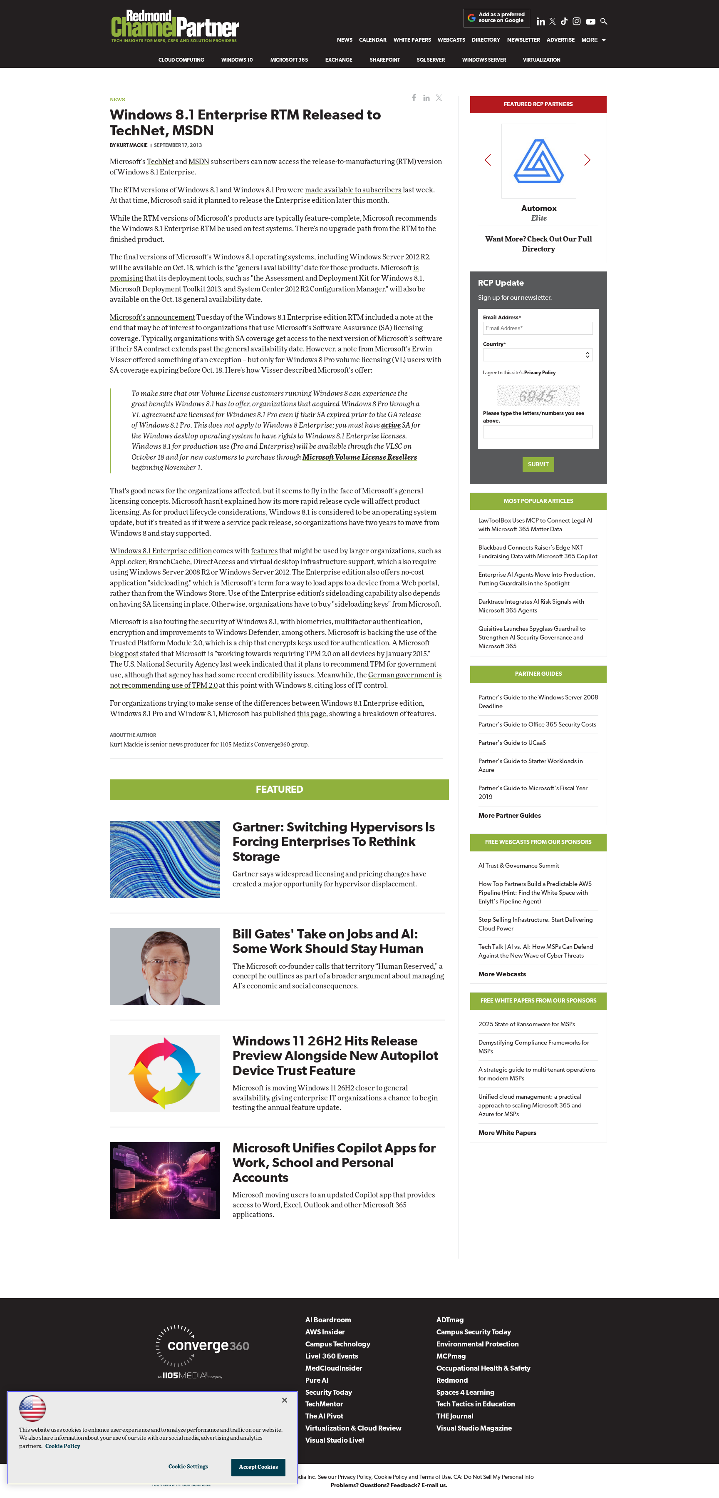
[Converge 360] (202, 1347)
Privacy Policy (540, 373)
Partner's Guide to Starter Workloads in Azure (531, 766)
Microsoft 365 (289, 60)
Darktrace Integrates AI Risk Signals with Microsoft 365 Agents (531, 606)
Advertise (561, 40)
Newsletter (523, 40)
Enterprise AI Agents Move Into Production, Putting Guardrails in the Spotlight (537, 579)
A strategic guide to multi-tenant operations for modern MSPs (537, 1074)
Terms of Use (435, 1477)
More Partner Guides (510, 816)
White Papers (412, 40)
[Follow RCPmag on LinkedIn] (541, 23)
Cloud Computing (181, 60)
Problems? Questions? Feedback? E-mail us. (389, 1486)
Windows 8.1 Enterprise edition (161, 551)
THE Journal (455, 1416)
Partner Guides (538, 674)
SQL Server (431, 60)
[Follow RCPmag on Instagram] (577, 23)
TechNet (160, 161)
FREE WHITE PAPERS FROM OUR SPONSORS (539, 1001)
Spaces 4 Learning (465, 1392)
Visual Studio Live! (334, 1440)
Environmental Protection (477, 1344)
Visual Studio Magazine (474, 1428)
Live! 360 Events (331, 1356)
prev (487, 160)
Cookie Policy (390, 1477)
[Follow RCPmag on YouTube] (590, 22)
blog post (124, 653)
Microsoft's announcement (152, 317)
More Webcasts (502, 974)
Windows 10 (237, 60)
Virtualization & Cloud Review (353, 1428)
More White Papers (507, 1133)
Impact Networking (539, 197)
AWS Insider (325, 1332)
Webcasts (451, 40)
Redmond (452, 1380)
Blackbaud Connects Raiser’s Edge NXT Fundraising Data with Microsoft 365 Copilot (538, 552)
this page (311, 713)
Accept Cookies (258, 1467)
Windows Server (484, 60)
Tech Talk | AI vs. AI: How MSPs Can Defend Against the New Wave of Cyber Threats (536, 951)
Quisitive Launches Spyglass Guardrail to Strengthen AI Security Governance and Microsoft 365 (532, 638)
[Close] (284, 1400)
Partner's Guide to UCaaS (512, 743)
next (587, 160)
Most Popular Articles (538, 501)
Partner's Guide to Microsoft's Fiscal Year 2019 (533, 793)
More (590, 40)
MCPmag (451, 1356)
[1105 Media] (190, 1377)
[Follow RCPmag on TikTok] (564, 23)
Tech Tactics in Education (475, 1404)
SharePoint (385, 60)
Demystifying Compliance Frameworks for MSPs (534, 1047)
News (344, 40)
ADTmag (450, 1320)
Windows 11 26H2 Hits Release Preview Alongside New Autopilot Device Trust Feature (335, 1056)
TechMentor (324, 1404)
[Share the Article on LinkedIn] (425, 98)
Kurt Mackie (132, 145)
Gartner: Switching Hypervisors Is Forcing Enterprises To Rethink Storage (334, 842)
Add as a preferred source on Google (502, 17)
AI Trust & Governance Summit (519, 866)
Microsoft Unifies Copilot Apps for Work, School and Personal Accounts (334, 1163)
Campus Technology (337, 1344)
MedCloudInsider (333, 1368)
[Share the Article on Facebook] (412, 98)
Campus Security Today (473, 1332)
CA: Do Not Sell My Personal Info (494, 1477)
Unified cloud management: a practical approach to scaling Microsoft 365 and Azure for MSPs (530, 1106)
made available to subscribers (353, 190)
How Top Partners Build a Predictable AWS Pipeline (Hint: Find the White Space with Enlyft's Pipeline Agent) (535, 893)
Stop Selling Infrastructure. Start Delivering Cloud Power (536, 924)
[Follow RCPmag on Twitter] (552, 22)
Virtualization (541, 60)
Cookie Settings (188, 1467)
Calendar (373, 40)
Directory (486, 40)
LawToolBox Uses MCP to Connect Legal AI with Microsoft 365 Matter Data (536, 525)
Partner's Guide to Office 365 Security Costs (537, 725)
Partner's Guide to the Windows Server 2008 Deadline (538, 702)
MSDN (198, 161)
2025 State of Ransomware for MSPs (527, 1025)
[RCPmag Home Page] (175, 28)
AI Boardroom (328, 1320)
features (264, 551)
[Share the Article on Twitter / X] (438, 98)
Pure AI (317, 1380)
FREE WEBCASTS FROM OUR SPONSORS (538, 842)
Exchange (338, 60)
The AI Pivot (324, 1416)
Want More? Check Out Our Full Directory (538, 244)
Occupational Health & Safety (483, 1368)
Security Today (328, 1392)
